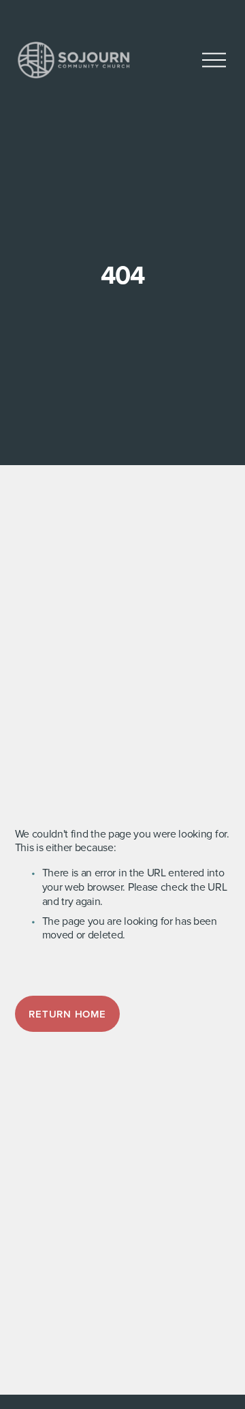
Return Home (67, 1014)
